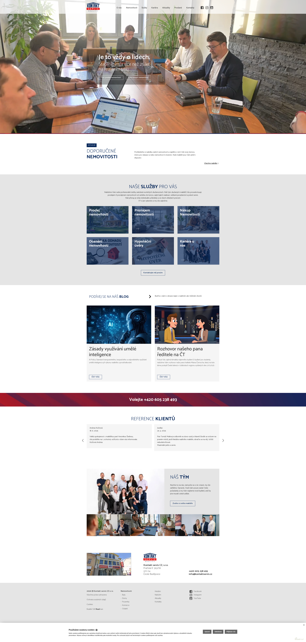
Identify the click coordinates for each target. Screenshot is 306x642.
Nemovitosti (131, 21)
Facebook (198, 591)
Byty (123, 594)
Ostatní (125, 608)
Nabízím (158, 594)
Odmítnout (218, 632)
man (99, 609)
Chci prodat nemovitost (111, 77)
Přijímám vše (231, 632)
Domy (124, 598)
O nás (119, 21)
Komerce (125, 605)
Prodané (178, 21)
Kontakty (190, 21)
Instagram (198, 594)
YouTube (197, 598)
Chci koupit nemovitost (138, 77)
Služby (144, 21)
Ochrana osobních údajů (96, 599)
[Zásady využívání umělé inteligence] (119, 325)
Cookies (90, 604)
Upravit (207, 632)
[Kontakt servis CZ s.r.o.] (105, 6)
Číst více (95, 377)
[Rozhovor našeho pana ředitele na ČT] (187, 325)
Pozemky (125, 601)
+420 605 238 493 (160, 399)
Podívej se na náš (108, 297)
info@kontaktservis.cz (200, 574)
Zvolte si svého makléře (183, 503)
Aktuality (166, 21)
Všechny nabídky (210, 163)
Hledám (158, 591)
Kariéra (154, 21)
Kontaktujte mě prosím (153, 272)
